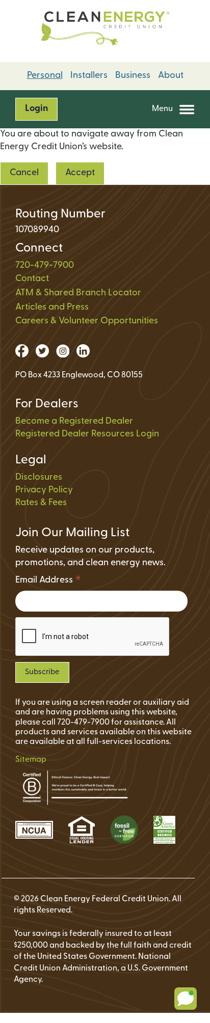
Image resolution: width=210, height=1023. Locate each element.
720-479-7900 (44, 265)
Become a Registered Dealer (74, 421)
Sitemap (30, 760)
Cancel (24, 173)
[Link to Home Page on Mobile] (105, 31)
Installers (89, 75)
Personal (45, 75)
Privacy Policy (44, 490)
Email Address (48, 582)
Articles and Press (52, 307)
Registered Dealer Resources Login (87, 434)
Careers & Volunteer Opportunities (86, 321)
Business (132, 75)
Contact (32, 279)
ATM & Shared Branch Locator (78, 293)
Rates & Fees (41, 503)
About (170, 75)
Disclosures (38, 477)
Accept (80, 173)
